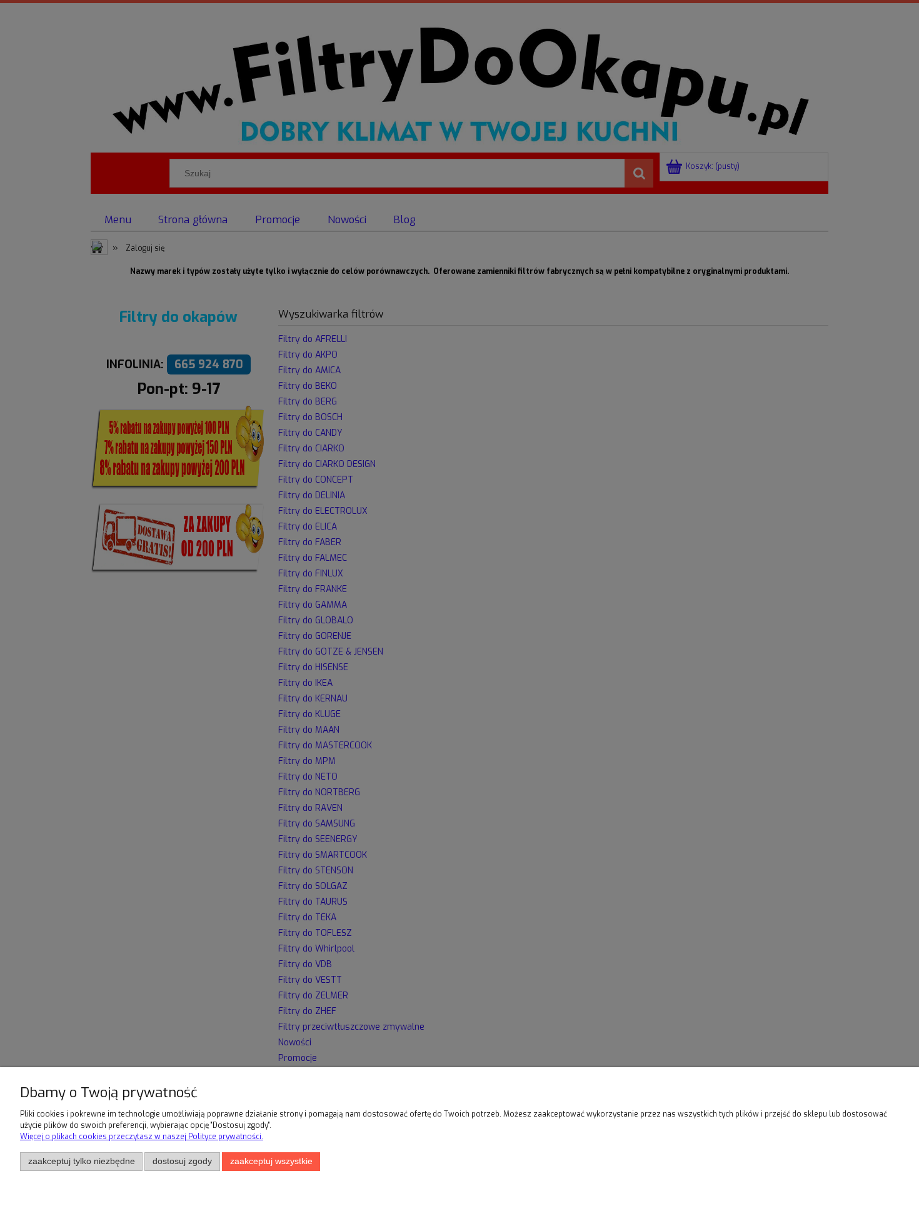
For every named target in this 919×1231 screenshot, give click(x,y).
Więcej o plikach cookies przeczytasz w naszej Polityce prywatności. (141, 1137)
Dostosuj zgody (182, 1161)
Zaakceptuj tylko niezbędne (81, 1161)
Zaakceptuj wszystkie (271, 1161)
